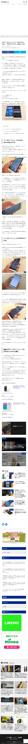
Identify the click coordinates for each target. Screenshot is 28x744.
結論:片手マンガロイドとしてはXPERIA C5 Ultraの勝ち (14, 133)
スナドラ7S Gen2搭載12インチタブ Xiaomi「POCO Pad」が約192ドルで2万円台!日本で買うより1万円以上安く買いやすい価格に (14, 563)
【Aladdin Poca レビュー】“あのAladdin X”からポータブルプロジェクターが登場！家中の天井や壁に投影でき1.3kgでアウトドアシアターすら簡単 (7, 692)
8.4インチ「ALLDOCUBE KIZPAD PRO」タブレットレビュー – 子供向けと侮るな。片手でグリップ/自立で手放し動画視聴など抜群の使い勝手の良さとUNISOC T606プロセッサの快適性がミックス (21, 709)
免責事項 (20, 737)
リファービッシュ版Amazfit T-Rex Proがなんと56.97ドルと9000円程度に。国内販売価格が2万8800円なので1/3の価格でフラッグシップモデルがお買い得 (7, 727)
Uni (4, 565)
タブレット (13, 4)
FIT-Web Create (13, 743)
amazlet (7, 393)
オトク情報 (24, 4)
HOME (3, 36)
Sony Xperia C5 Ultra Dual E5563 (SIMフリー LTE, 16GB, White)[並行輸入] (19, 387)
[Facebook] (8, 52)
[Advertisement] (14, 20)
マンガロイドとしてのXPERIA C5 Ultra (11, 131)
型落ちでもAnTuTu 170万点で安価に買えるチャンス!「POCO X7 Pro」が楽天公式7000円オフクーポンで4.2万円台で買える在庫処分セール (7, 676)
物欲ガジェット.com (17, 741)
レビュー (15, 737)
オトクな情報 (9, 737)
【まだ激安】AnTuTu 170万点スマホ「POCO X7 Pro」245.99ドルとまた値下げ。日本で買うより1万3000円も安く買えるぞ (21, 691)
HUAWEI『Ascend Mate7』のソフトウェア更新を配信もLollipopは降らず (20, 511)
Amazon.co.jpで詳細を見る (7, 399)
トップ (2, 4)
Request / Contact (14, 738)
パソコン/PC (19, 4)
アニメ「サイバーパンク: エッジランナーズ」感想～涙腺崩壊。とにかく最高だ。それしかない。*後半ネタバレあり (14, 590)
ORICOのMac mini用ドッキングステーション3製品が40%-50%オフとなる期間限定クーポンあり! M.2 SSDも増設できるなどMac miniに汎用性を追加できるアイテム (7, 709)
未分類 (7, 36)
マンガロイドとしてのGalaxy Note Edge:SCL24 (12, 129)
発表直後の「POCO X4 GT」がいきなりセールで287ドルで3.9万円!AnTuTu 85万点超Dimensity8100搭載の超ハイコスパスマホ (20, 494)
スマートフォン (7, 4)
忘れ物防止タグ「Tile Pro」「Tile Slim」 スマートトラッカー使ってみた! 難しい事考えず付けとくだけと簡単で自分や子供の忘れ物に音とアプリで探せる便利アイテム (14, 577)
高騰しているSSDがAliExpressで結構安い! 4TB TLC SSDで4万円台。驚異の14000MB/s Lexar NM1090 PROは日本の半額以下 (21, 675)
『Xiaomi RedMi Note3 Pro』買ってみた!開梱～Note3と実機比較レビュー (20, 503)
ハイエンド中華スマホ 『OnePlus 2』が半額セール (20, 483)
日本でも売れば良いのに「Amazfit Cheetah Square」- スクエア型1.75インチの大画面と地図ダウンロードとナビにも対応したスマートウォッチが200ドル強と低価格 (21, 727)
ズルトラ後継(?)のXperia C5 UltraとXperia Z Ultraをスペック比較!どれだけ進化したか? (20, 475)
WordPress (24, 743)
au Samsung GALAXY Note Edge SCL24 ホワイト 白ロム (19, 403)
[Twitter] (20, 52)
